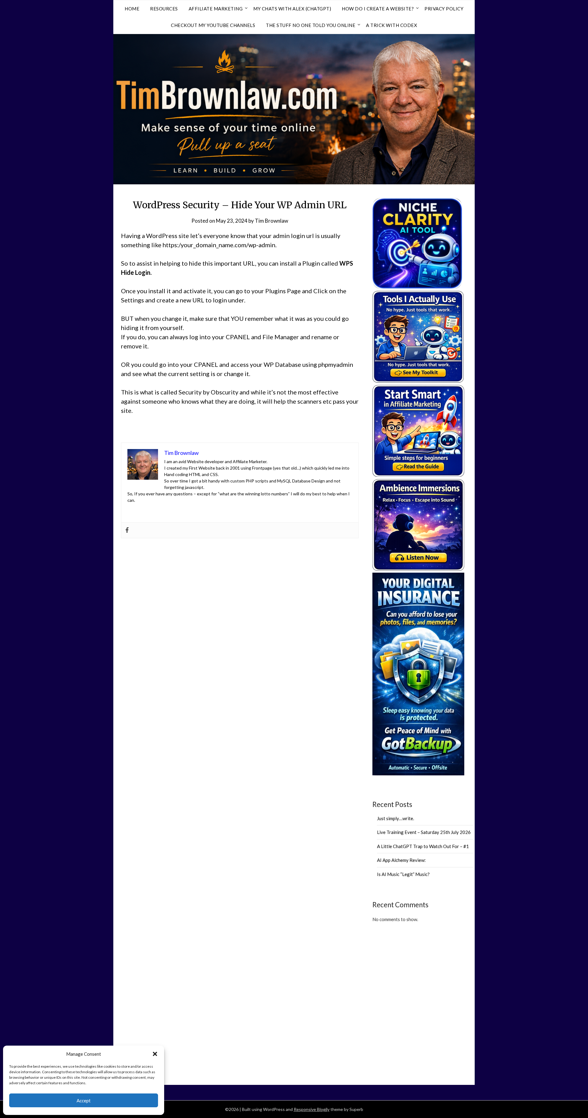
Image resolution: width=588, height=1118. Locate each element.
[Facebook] (127, 530)
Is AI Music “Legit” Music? (403, 874)
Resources (164, 8)
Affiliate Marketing (216, 8)
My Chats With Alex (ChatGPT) (292, 8)
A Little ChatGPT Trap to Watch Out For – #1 (423, 846)
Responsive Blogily (312, 1109)
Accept (84, 1100)
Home (132, 8)
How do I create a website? (378, 8)
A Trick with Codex (391, 25)
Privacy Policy (443, 8)
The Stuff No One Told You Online (310, 25)
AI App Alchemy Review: (401, 860)
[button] (155, 1054)
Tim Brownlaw (271, 220)
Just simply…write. (395, 818)
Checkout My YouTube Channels (213, 25)
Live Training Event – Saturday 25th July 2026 (424, 832)
